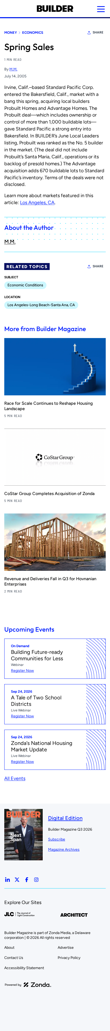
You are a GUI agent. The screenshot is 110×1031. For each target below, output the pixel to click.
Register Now (22, 670)
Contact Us (13, 957)
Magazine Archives (64, 849)
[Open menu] (101, 9)
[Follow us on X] (17, 879)
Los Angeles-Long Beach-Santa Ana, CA (41, 305)
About (9, 947)
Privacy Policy (69, 957)
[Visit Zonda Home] (28, 984)
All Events (14, 778)
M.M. (13, 69)
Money (10, 32)
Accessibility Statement (24, 968)
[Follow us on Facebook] (26, 879)
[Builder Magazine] (55, 8)
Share (98, 32)
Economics (32, 32)
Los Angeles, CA (37, 202)
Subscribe (56, 839)
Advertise (66, 947)
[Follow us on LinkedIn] (7, 879)
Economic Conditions (25, 285)
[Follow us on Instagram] (36, 879)
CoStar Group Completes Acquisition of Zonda (49, 493)
